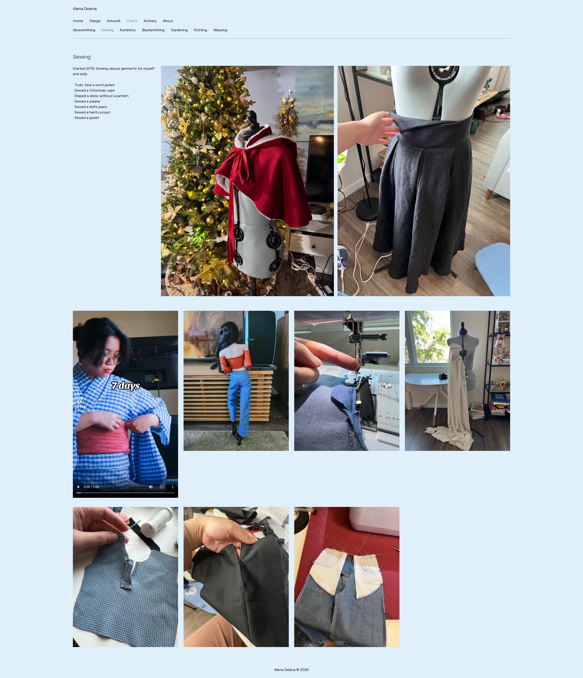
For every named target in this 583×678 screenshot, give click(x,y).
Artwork (113, 21)
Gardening (179, 30)
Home (78, 21)
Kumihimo (128, 30)
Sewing (107, 30)
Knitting (200, 30)
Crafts (132, 21)
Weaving (220, 30)
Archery (150, 21)
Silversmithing (84, 30)
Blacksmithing (153, 30)
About (168, 21)
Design (95, 21)
